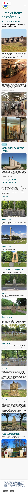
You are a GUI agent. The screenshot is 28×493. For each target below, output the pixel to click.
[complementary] (6, 3)
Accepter (6, 491)
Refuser (11, 491)
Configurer (6, 488)
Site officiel (4, 144)
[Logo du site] (5, 5)
